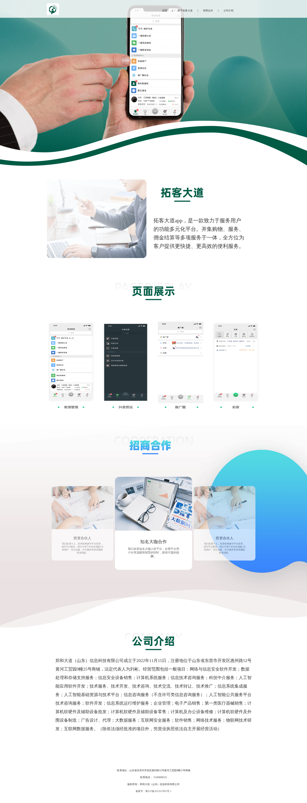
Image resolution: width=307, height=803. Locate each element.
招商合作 (208, 10)
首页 (164, 10)
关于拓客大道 (185, 10)
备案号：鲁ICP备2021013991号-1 (153, 791)
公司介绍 (228, 10)
